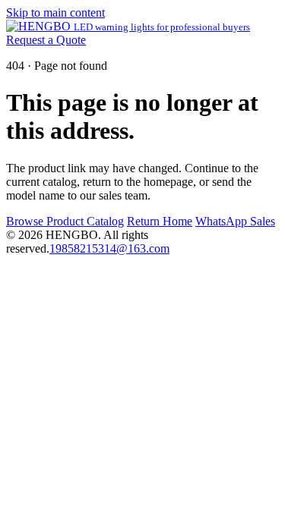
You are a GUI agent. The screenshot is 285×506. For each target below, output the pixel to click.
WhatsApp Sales (235, 221)
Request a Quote (46, 39)
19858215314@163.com (109, 248)
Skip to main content (55, 12)
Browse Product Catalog (65, 221)
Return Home (159, 221)
